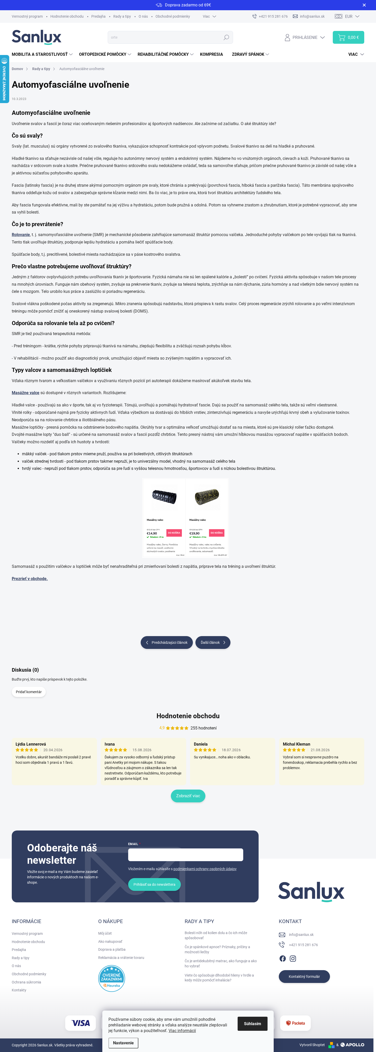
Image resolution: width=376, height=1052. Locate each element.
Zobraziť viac (188, 795)
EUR (348, 16)
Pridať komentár (29, 692)
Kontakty (19, 990)
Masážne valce (25, 392)
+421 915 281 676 (303, 945)
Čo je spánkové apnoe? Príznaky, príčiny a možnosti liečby (217, 949)
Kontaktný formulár (304, 977)
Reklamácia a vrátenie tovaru (121, 958)
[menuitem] (43, 54)
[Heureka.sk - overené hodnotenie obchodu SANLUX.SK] (111, 978)
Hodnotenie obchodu (67, 16)
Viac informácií (182, 1030)
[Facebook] (282, 957)
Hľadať (226, 37)
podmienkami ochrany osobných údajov (205, 869)
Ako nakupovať (110, 941)
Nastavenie (123, 1042)
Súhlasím (252, 1023)
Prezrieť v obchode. (30, 578)
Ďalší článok (210, 642)
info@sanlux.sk (301, 935)
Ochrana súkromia (26, 982)
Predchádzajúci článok (169, 642)
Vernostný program (27, 16)
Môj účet (105, 933)
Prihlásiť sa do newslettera (154, 884)
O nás (143, 16)
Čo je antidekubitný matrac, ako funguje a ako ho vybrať (221, 963)
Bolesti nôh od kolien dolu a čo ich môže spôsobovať (216, 935)
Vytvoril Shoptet (312, 1045)
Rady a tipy (122, 16)
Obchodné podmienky (173, 16)
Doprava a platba (112, 949)
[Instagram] (293, 957)
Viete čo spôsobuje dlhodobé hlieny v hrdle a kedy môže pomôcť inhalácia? (219, 977)
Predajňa (98, 16)
